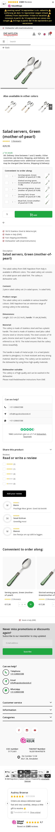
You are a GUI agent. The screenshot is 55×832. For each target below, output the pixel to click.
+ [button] (24, 604)
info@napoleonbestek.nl (20, 414)
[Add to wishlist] (3, 223)
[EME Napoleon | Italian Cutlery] (11, 34)
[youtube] (35, 730)
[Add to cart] (30, 604)
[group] (10, 107)
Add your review (14, 493)
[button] (50, 107)
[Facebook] (18, 730)
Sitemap (27, 781)
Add (35, 215)
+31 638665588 (16, 407)
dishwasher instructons (26, 379)
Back (7, 47)
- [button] (19, 604)
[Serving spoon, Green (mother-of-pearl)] (19, 573)
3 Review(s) (16, 141)
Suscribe (27, 651)
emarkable (45, 779)
